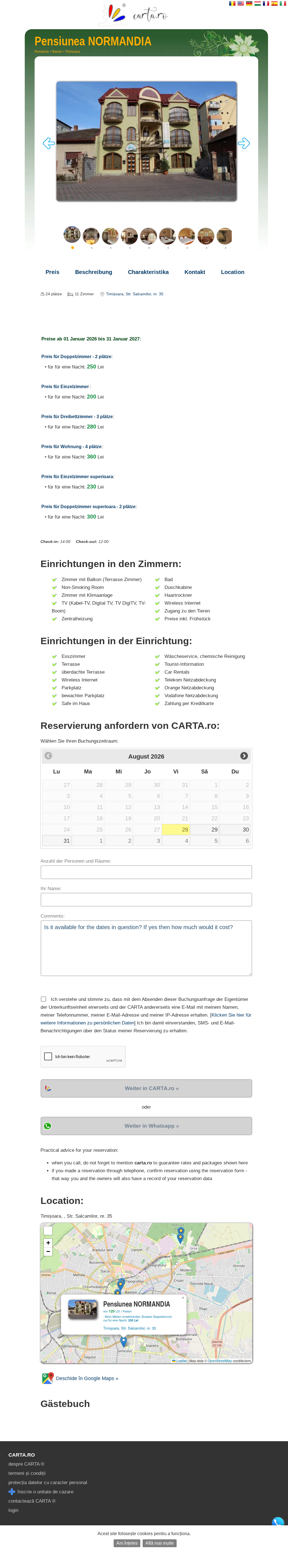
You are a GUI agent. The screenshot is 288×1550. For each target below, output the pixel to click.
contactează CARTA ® (32, 1501)
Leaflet (181, 1360)
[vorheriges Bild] (49, 147)
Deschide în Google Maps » (86, 1378)
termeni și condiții (27, 1473)
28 (185, 829)
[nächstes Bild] (244, 147)
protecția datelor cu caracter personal (47, 1482)
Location (232, 272)
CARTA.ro (21, 1455)
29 (215, 829)
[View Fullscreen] (48, 1230)
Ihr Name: (50, 888)
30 (246, 829)
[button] (123, 1342)
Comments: (52, 916)
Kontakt (194, 272)
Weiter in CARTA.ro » (152, 1088)
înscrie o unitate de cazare (44, 1491)
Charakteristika (148, 272)
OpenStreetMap (220, 1360)
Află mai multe (159, 1543)
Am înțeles (127, 1543)
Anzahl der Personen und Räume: (75, 861)
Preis (52, 272)
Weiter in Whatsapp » (152, 1126)
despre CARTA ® (26, 1464)
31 (67, 841)
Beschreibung (93, 272)
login (13, 1510)
